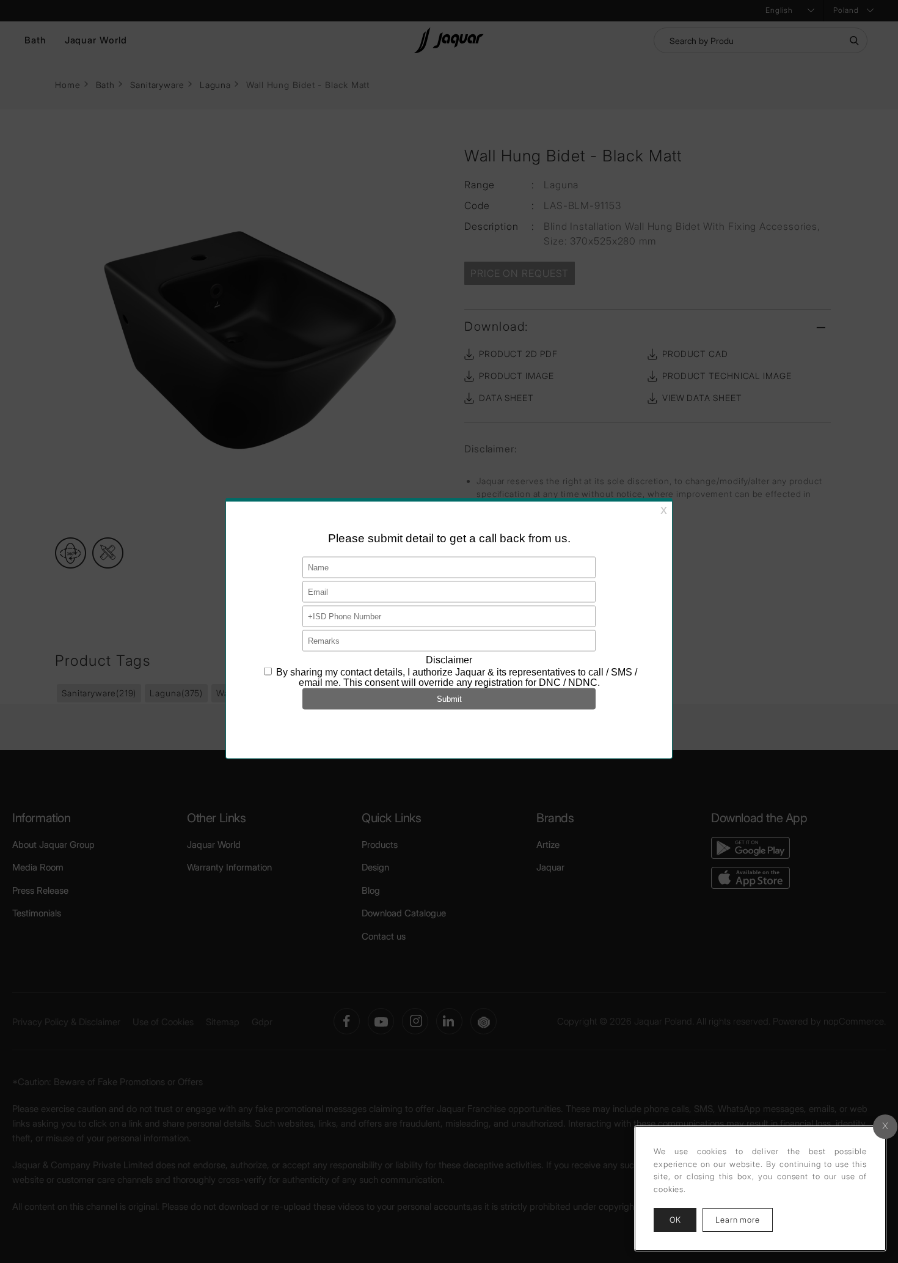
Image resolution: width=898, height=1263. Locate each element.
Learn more (744, 1219)
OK (675, 1219)
